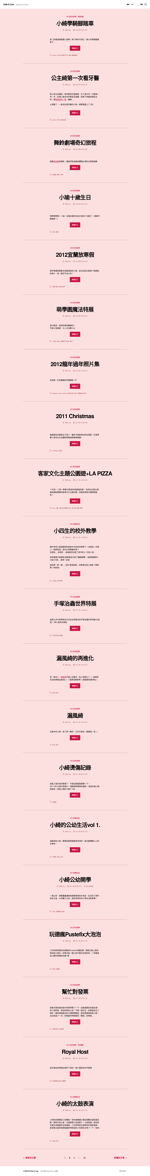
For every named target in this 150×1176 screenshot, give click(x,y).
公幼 (58, 55)
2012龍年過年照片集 (75, 364)
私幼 (57, 1141)
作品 (58, 857)
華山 (58, 341)
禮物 (69, 55)
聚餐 (81, 508)
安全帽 (62, 55)
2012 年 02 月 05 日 (81, 316)
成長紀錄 (63, 120)
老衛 (77, 508)
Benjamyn (55, 393)
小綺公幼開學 (75, 879)
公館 (60, 508)
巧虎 (75, 393)
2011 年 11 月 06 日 (81, 610)
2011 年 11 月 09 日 (81, 537)
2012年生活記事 (71, 16)
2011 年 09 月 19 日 (81, 774)
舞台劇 (54, 175)
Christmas (55, 451)
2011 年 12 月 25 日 (81, 423)
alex (53, 508)
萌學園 (62, 341)
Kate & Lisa (8, 4)
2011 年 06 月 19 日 (81, 1110)
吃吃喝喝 (65, 508)
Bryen (60, 393)
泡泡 (53, 969)
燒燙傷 (54, 802)
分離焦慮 (58, 911)
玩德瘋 (58, 969)
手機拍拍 (80, 393)
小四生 (54, 341)
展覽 (61, 635)
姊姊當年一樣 (60, 99)
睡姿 (60, 287)
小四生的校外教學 (75, 531)
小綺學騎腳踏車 (75, 23)
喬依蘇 (56, 161)
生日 (53, 232)
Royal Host (75, 1051)
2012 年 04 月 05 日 (81, 149)
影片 (66, 55)
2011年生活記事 (75, 409)
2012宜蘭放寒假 (75, 254)
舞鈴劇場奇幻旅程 (75, 142)
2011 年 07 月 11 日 (81, 998)
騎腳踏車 (74, 55)
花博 (61, 175)
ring (69, 30)
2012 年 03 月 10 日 (81, 204)
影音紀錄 (80, 16)
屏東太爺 (70, 393)
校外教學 (59, 581)
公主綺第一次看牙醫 (75, 78)
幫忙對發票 (75, 991)
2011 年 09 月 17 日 (81, 832)
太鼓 (53, 1141)
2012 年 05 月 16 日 (81, 30)
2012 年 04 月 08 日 (81, 85)
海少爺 (74, 508)
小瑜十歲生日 (75, 197)
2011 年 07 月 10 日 (81, 1058)
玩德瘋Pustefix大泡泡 (75, 934)
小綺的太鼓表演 (75, 1103)
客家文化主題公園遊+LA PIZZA (75, 473)
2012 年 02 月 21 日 (81, 261)
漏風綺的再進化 (75, 658)
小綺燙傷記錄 (75, 767)
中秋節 (54, 857)
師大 (69, 508)
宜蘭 (53, 287)
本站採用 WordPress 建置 (49, 1171)
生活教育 (61, 1029)
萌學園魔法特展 (75, 309)
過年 (63, 287)
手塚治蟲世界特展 (75, 603)
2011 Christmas (75, 416)
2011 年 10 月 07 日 (81, 722)
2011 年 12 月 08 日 (81, 480)
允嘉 (56, 508)
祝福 (60, 451)
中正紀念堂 (55, 635)
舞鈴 (58, 175)
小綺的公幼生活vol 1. (75, 825)
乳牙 (58, 120)
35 (84, 1157)
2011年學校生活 (75, 524)
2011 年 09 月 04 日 (75, 886)
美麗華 (64, 1081)
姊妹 (63, 911)
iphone (54, 55)
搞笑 (57, 287)
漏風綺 (63, 677)
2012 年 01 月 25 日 (81, 371)
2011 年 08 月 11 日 (81, 941)
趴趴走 (67, 341)
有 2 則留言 (89, 886)
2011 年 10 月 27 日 (81, 665)
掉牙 (57, 693)
